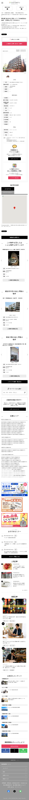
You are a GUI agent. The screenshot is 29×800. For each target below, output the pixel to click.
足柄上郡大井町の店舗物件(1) (19, 470)
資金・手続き (12, 620)
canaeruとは (24, 783)
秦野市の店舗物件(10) (22, 461)
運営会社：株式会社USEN (13, 783)
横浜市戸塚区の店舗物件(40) (19, 428)
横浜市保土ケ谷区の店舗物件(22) (18, 425)
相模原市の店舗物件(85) (6, 447)
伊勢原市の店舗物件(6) (5, 464)
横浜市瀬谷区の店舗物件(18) (18, 431)
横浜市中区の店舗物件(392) (17, 423)
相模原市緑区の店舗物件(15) (7, 450)
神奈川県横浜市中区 (20, 12)
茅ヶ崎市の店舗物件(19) (16, 460)
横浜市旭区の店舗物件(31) (18, 429)
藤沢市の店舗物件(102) (15, 458)
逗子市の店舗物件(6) (5, 461)
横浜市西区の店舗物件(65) (6, 423)
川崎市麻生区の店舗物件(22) (7, 444)
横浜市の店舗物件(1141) (6, 419)
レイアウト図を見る (14, 177)
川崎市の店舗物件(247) (6, 437)
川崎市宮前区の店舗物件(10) (18, 443)
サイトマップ (18, 787)
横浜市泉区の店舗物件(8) (17, 432)
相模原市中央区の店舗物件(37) (19, 450)
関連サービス (6, 778)
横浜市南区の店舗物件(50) (6, 425)
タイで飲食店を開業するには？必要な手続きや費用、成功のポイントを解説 (14, 667)
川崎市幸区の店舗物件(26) (18, 439)
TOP (2, 12)
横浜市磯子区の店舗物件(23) (7, 426)
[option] (14, 63)
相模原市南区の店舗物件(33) (7, 451)
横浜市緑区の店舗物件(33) (6, 431)
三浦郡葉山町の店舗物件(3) (6, 467)
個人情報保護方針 (7, 785)
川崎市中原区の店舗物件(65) (7, 441)
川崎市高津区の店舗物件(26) (18, 441)
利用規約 (4, 783)
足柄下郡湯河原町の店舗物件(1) (19, 475)
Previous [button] (1, 260)
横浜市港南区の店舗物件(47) (7, 429)
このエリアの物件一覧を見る (14, 381)
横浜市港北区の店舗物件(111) (7, 428)
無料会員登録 (14, 746)
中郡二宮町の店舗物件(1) (17, 469)
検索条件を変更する (14, 237)
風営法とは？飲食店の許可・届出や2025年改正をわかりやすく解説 (14, 617)
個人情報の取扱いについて (19, 785)
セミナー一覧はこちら (14, 556)
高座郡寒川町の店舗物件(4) (18, 467)
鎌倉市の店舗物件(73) (5, 458)
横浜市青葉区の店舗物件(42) (7, 434)
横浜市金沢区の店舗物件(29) (18, 426)
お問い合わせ (11, 787)
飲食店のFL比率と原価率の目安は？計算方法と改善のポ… (19, 585)
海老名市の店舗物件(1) (15, 464)
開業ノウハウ (6, 620)
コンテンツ (5, 768)
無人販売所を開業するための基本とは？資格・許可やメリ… (18, 576)
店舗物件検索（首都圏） (9, 12)
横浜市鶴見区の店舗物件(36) (7, 422)
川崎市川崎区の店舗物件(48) (7, 439)
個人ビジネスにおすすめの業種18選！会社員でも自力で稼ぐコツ (14, 642)
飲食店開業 (12, 670)
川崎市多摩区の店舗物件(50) (7, 443)
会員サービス (6, 775)
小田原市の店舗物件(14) (6, 460)
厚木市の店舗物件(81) (5, 463)
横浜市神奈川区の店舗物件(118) (19, 422)
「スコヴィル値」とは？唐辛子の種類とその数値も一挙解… (18, 567)
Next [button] (27, 260)
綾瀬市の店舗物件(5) (23, 466)
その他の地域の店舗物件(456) (7, 454)
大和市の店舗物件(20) (14, 463)
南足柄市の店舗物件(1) (14, 466)
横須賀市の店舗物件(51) (6, 457)
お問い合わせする (14, 158)
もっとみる (24, 590)
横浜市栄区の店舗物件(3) (6, 432)
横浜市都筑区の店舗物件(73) (18, 434)
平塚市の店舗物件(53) (15, 457)
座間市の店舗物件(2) (5, 466)
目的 (4, 771)
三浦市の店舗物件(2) (14, 461)
